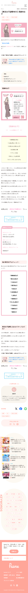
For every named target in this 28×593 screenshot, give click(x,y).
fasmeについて (7, 572)
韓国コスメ (10, 503)
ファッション (18, 513)
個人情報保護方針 (20, 577)
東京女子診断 (14, 17)
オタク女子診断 (19, 500)
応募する (14, 551)
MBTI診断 (13, 494)
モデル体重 (14, 529)
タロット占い (9, 500)
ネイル (7, 525)
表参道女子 (14, 298)
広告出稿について (8, 558)
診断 (3, 17)
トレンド (20, 525)
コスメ (7, 509)
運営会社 (18, 575)
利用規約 (6, 577)
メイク (9, 516)
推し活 (13, 519)
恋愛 (16, 506)
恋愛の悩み (20, 519)
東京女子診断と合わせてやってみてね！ (13, 81)
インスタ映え (14, 509)
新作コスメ (20, 494)
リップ (21, 506)
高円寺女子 (14, 285)
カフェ (7, 519)
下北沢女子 (14, 305)
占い (8, 17)
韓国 (19, 522)
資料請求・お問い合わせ (9, 575)
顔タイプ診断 (9, 506)
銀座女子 (14, 312)
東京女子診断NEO (6, 19)
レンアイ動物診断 (11, 522)
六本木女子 (14, 282)
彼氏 (21, 509)
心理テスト (20, 497)
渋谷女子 (14, 288)
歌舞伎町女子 (14, 275)
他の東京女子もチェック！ (10, 78)
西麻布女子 (6, 76)
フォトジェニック (17, 516)
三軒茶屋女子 (14, 292)
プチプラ (8, 497)
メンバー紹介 (19, 572)
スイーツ (14, 525)
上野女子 (14, 295)
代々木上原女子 (15, 302)
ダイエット (10, 513)
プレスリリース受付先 (9, 580)
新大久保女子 (14, 278)
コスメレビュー (18, 503)
